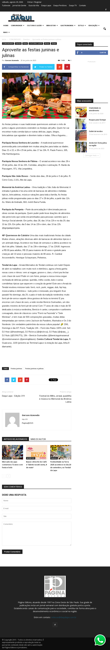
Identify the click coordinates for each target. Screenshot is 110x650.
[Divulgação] (81, 112)
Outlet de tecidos (96, 131)
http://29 (25, 419)
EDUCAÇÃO (93, 25)
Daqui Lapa (46, 5)
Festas (25, 43)
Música (47, 43)
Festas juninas (16, 368)
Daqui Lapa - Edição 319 (13, 396)
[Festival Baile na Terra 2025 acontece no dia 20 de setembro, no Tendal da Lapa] (60, 452)
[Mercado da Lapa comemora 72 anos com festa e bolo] (12, 452)
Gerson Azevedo (12, 60)
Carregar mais (91, 155)
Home (5, 25)
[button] (104, 29)
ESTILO (81, 25)
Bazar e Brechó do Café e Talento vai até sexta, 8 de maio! (36, 465)
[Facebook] (106, 9)
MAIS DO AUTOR (38, 439)
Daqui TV (73, 5)
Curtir (103, 52)
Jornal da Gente (19, 5)
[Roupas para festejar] (81, 124)
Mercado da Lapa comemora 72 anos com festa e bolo (12, 465)
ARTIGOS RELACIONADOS (15, 439)
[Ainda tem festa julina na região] (81, 147)
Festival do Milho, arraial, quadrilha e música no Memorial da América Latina (55, 399)
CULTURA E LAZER (34, 25)
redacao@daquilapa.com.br (63, 617)
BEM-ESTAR (51, 25)
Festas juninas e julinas (34, 368)
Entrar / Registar (35, 2)
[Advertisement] (36, 356)
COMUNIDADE (16, 25)
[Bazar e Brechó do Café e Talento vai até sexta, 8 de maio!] (36, 452)
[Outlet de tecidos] (81, 135)
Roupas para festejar (97, 120)
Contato (82, 5)
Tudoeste (6, 5)
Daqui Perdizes (60, 5)
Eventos (18, 43)
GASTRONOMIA (66, 25)
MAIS (5, 32)
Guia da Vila (34, 5)
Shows (54, 43)
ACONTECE (6, 458)
